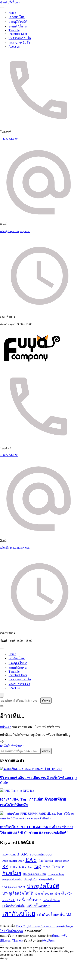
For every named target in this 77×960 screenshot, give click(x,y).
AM (24, 854)
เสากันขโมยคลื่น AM (54, 914)
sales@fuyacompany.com (15, 231)
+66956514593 (9, 139)
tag (37, 866)
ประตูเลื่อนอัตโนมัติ (17, 893)
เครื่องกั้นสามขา (38, 906)
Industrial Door (18, 33)
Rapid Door (62, 860)
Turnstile (14, 30)
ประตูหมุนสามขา (13, 887)
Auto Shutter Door (13, 860)
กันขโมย (11, 873)
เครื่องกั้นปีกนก (51, 900)
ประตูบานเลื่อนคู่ (56, 874)
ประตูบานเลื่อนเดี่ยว (12, 879)
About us (14, 46)
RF (5, 866)
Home (12, 12)
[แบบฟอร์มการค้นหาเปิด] (1, 695)
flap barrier (45, 860)
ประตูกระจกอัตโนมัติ (34, 874)
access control (10, 854)
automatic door (41, 854)
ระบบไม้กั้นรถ (18, 26)
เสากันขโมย (17, 17)
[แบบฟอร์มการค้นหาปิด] (1, 706)
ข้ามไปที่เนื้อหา (10, 2)
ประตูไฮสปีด (64, 893)
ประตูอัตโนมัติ (18, 21)
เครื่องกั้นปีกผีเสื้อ (13, 906)
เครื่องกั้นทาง (29, 899)
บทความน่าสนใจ (20, 38)
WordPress (48, 940)
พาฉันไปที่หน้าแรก (12, 746)
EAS (31, 860)
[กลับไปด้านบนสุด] (1, 945)
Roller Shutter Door (21, 867)
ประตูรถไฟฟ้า (46, 879)
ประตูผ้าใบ (30, 879)
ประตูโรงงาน (44, 893)
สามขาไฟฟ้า (8, 900)
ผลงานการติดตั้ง (19, 42)
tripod (46, 867)
